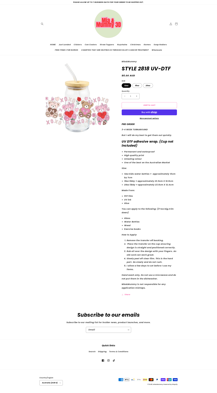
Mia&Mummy (158, 384)
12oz (126, 85)
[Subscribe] (128, 330)
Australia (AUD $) (50, 383)
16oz (137, 85)
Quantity (125, 91)
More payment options (149, 118)
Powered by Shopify (170, 384)
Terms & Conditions (118, 351)
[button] (42, 24)
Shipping (102, 351)
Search (92, 351)
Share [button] (127, 294)
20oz (148, 85)
